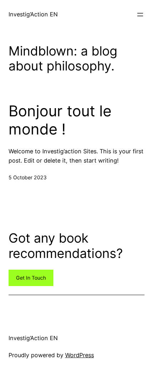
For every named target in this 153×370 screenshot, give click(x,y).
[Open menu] (140, 14)
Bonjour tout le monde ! (60, 120)
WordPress (79, 355)
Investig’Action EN (33, 14)
